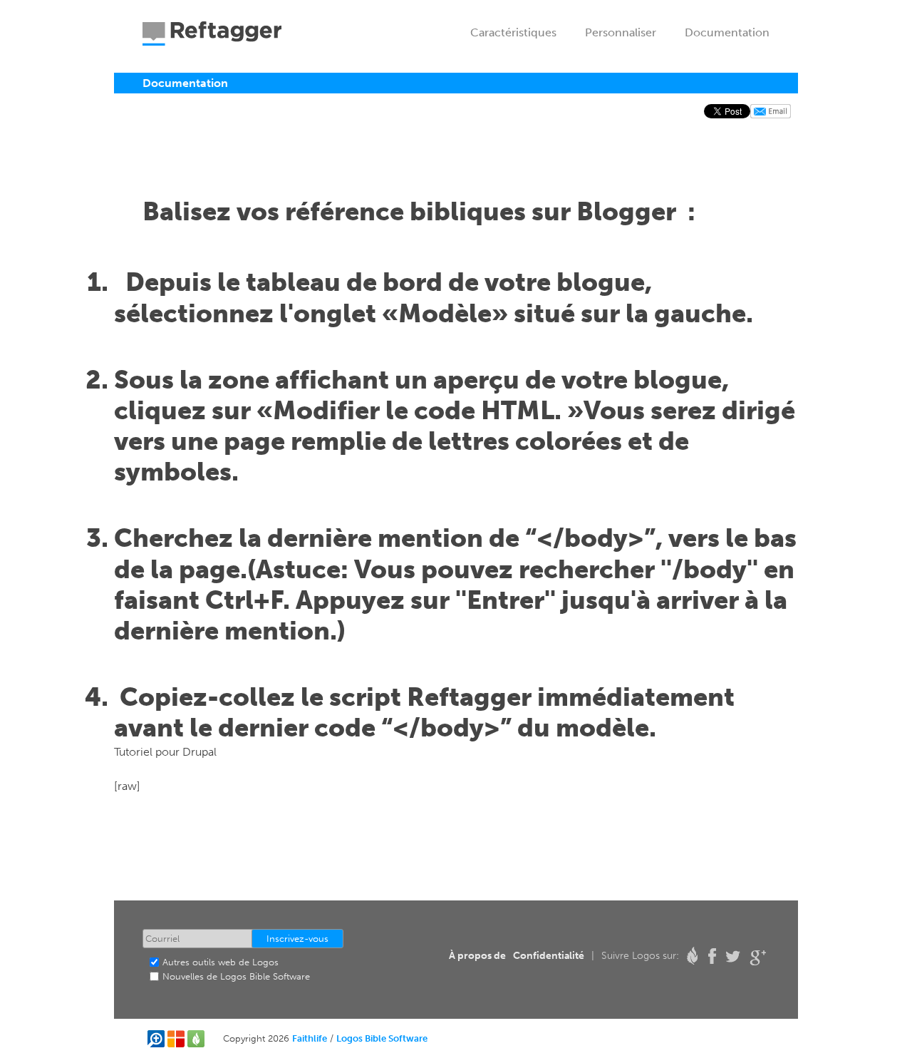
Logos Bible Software (382, 1038)
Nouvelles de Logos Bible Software (236, 976)
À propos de (477, 956)
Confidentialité (548, 956)
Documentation (727, 32)
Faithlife (309, 1038)
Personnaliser (620, 32)
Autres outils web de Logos (220, 962)
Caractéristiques (513, 32)
